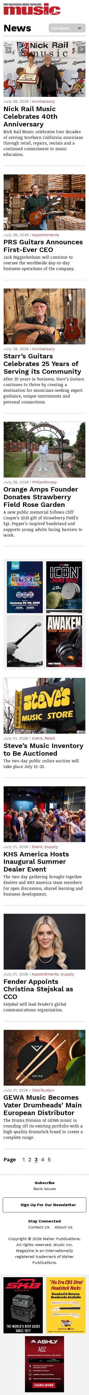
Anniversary (43, 101)
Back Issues (44, 1188)
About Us (63, 1227)
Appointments (45, 234)
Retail (49, 738)
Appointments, (46, 974)
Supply (51, 846)
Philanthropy (44, 482)
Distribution (43, 1090)
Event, (38, 738)
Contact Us (38, 1227)
